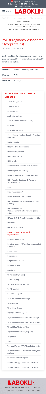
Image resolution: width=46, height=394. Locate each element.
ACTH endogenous (14, 102)
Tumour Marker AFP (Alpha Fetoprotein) (23, 346)
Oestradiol (11, 223)
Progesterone (12, 256)
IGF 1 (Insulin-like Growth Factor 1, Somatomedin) (21, 181)
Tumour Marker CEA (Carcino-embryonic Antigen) (23, 352)
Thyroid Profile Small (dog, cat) (20, 332)
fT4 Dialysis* (12, 161)
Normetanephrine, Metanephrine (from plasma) (23, 202)
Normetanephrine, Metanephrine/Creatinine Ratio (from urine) (22, 210)
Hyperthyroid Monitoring (17, 170)
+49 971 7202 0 (30, 2)
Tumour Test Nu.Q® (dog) (18, 358)
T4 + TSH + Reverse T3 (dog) (18, 298)
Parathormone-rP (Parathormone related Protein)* (24, 245)
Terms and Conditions (14, 390)
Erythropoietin (13, 142)
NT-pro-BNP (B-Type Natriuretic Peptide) (23, 218)
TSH (9, 341)
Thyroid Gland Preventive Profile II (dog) (23, 322)
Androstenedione (14, 116)
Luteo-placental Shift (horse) (19, 196)
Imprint (37, 387)
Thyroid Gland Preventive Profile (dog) (23, 317)
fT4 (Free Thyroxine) (15, 151)
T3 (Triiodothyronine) (16, 275)
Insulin (10, 187)
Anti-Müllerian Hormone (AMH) (20, 121)
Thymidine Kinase (14, 308)
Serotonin (11, 270)
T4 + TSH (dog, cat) (15, 294)
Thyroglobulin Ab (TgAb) (17, 313)
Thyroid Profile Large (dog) (18, 327)
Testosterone (12, 303)
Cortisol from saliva (15, 130)
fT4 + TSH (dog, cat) (15, 156)
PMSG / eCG (12, 251)
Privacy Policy (30, 390)
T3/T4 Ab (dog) (13, 279)
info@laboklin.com (24, 6)
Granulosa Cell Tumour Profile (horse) (22, 166)
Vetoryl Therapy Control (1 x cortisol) (22, 362)
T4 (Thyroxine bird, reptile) (18, 284)
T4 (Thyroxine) (13, 289)
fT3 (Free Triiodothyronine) (18, 147)
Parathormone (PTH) (15, 239)
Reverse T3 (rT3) (13, 265)
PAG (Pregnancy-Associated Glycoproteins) (18, 233)
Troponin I (11, 336)
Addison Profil (13, 106)
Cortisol (10, 125)
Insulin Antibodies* (15, 192)
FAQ (38, 390)
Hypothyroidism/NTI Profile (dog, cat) (22, 175)
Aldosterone (12, 111)
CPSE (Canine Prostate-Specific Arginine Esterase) (23, 136)
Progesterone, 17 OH (15, 260)
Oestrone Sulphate (15, 227)
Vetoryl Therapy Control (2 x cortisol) (22, 367)
